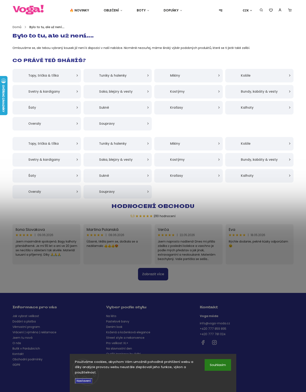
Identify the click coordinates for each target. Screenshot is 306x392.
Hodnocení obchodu (153, 206)
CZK (246, 10)
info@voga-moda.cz (215, 323)
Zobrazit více (153, 274)
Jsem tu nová (22, 338)
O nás (16, 343)
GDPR (16, 365)
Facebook (203, 342)
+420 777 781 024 (213, 334)
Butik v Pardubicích (26, 348)
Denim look (114, 327)
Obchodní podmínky (27, 359)
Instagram (214, 342)
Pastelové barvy (117, 321)
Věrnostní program (26, 327)
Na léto (111, 316)
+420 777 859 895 (213, 329)
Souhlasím (218, 365)
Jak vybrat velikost (25, 316)
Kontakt (18, 354)
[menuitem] (83, 10)
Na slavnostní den (119, 348)
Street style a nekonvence (125, 338)
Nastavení (84, 381)
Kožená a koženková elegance (128, 332)
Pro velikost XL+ (117, 343)
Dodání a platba (24, 321)
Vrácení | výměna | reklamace (34, 332)
